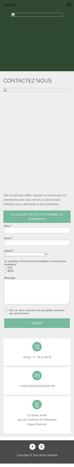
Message (9, 277)
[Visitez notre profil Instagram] (42, 447)
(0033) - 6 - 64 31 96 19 (37, 357)
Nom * (8, 225)
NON (10, 270)
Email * (8, 238)
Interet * (9, 250)
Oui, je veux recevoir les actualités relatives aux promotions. (37, 312)
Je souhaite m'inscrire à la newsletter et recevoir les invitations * (35, 263)
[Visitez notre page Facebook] (32, 447)
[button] (69, 4)
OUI (10, 267)
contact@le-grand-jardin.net (37, 385)
